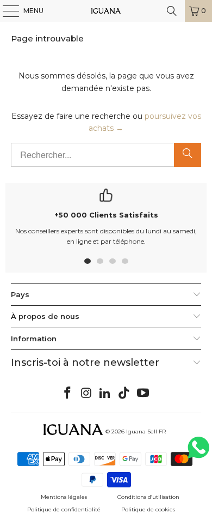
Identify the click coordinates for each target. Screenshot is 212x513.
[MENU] (5, 11)
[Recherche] (171, 11)
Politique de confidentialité (64, 509)
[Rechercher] (187, 155)
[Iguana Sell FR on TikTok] (124, 394)
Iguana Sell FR (146, 431)
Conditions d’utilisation (148, 496)
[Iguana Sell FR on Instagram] (86, 394)
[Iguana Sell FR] (106, 11)
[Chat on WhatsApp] (198, 452)
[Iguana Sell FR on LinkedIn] (105, 394)
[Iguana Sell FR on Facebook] (68, 394)
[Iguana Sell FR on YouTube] (143, 394)
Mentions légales (64, 496)
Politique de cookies (148, 509)
